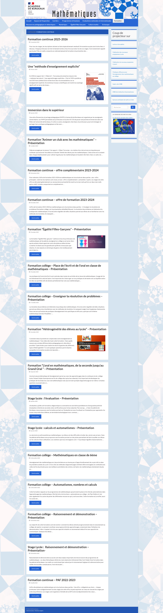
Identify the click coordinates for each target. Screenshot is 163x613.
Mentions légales (39, 610)
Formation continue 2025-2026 (48, 39)
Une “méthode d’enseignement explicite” (54, 66)
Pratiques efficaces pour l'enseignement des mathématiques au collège (123, 74)
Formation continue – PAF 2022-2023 (51, 580)
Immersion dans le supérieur (46, 110)
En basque (105, 24)
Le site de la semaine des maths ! (123, 118)
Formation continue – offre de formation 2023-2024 (61, 199)
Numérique (63, 24)
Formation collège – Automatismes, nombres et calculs (62, 484)
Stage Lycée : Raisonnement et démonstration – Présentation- (58, 548)
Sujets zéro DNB (117, 84)
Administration (30, 610)
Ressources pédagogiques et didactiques (40, 24)
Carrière (55, 21)
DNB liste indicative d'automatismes (123, 92)
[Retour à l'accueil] (81, 9)
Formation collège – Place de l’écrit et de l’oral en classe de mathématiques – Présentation (64, 267)
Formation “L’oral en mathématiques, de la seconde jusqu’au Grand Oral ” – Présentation (66, 367)
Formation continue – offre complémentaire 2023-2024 (63, 170)
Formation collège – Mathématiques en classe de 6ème (62, 455)
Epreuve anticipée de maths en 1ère (123, 100)
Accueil (28, 21)
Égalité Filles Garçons (78, 24)
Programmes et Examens (71, 21)
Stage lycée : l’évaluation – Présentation (53, 398)
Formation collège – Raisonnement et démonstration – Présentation (62, 515)
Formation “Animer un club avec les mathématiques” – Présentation (62, 141)
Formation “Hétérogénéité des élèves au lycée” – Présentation (67, 329)
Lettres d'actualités (118, 44)
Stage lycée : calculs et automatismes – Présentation (61, 428)
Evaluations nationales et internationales (97, 21)
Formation (118, 21)
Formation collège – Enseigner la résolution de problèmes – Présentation (65, 297)
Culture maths (93, 24)
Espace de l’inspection (42, 21)
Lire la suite (35, 55)
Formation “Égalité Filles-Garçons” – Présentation (59, 229)
